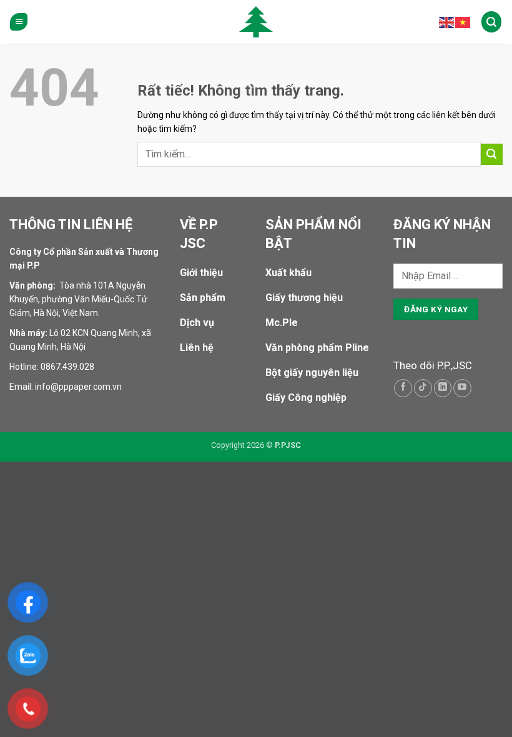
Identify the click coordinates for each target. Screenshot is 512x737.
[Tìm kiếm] (491, 21)
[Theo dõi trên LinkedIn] (443, 388)
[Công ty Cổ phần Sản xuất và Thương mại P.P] (256, 22)
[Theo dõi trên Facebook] (403, 388)
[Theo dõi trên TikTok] (423, 388)
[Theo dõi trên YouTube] (462, 388)
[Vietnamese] (463, 21)
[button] (18, 22)
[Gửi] (492, 155)
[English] (447, 21)
